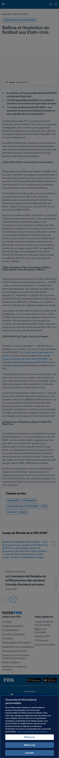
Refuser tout (29, 745)
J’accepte (29, 753)
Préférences (29, 737)
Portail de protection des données (32, 731)
